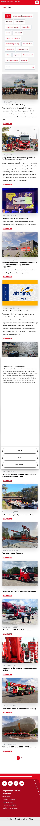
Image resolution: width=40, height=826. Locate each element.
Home (4, 7)
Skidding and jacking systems (22, 16)
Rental (8, 33)
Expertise (9, 22)
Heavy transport (22, 49)
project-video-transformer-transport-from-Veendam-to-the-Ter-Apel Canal (19, 159)
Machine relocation (12, 27)
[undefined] (37, 2)
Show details (19, 465)
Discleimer (9, 819)
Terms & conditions (21, 819)
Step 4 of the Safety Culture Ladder (15, 311)
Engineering (10, 49)
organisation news (12, 60)
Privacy (31, 819)
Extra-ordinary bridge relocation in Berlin (18, 515)
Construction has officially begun (14, 105)
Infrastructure (19, 22)
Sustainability (26, 27)
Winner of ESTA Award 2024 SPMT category (19, 747)
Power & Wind (27, 44)
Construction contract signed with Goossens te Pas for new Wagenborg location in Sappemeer (19, 264)
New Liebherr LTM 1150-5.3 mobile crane (18, 630)
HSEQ (8, 55)
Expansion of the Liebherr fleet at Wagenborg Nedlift (19, 669)
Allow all (19, 451)
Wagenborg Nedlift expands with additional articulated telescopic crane (19, 475)
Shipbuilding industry (12, 44)
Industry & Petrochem (13, 38)
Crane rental (18, 33)
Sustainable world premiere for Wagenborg (19, 708)
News (9, 7)
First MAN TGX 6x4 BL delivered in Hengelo (19, 591)
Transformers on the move (12, 553)
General (24, 60)
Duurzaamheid (28, 55)
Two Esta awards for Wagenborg (15, 218)
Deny (20, 458)
